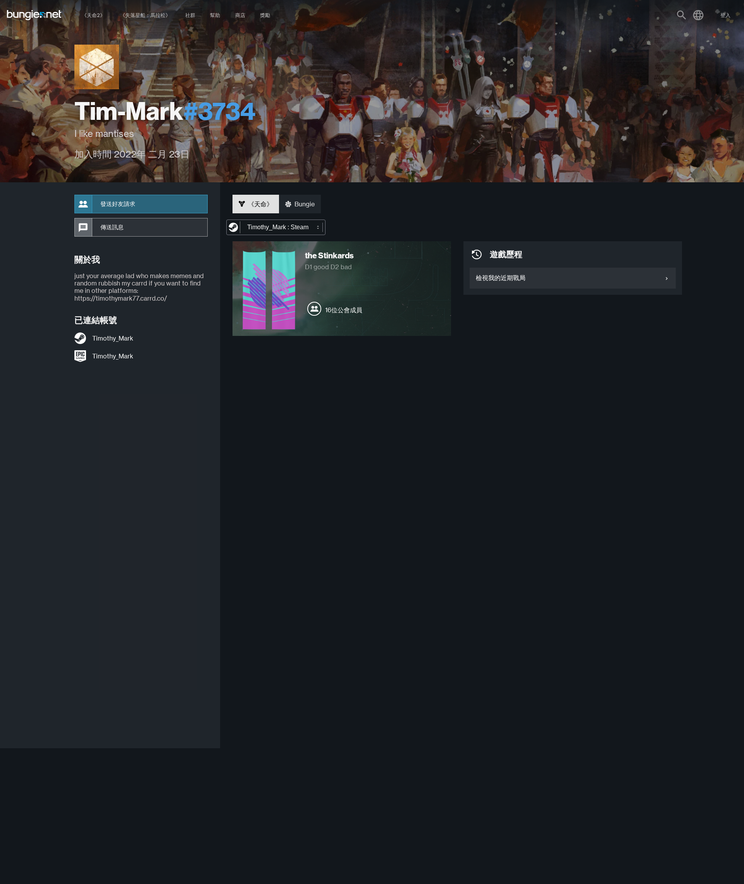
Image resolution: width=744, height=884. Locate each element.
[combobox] (276, 227)
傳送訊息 (112, 227)
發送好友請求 (117, 204)
